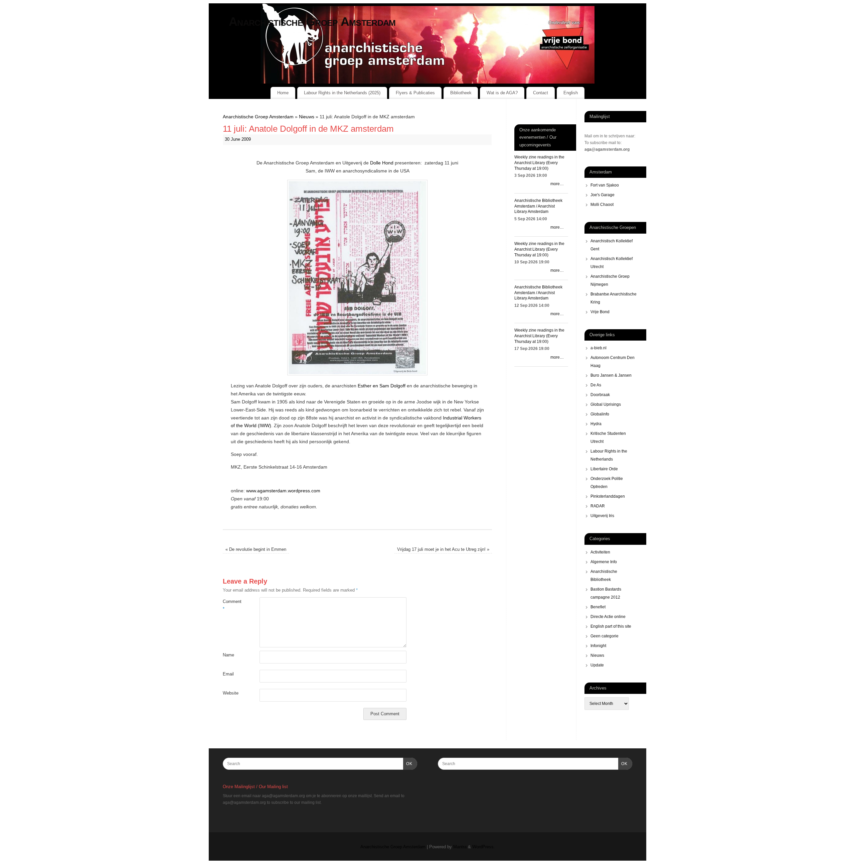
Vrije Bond (600, 312)
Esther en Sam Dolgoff (381, 385)
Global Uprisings (605, 404)
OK (407, 763)
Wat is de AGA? (502, 92)
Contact (540, 92)
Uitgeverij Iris (602, 515)
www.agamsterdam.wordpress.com (283, 490)
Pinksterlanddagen (607, 496)
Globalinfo (599, 414)
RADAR (597, 506)
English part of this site (610, 626)
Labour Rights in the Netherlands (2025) (342, 92)
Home (283, 92)
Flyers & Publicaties (415, 92)
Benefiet (598, 607)
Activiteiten (600, 552)
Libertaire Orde (604, 469)
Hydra (596, 423)
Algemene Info (603, 562)
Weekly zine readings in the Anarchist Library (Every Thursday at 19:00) (539, 163)
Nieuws (306, 116)
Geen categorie (604, 636)
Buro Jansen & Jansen (611, 375)
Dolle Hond (381, 162)
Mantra (460, 847)
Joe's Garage (602, 195)
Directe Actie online (608, 616)
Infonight (598, 645)
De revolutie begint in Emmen (255, 549)
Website (230, 693)
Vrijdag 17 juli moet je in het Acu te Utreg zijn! (443, 549)
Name (228, 655)
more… (557, 183)
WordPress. (483, 847)
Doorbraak (600, 394)
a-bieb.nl (598, 348)
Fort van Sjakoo (604, 185)
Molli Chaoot (602, 204)
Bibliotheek (461, 92)
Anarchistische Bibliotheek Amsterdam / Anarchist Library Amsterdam (538, 206)
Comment (232, 605)
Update (597, 665)
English (570, 92)
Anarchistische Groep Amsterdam (312, 21)
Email (228, 674)
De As (595, 385)
